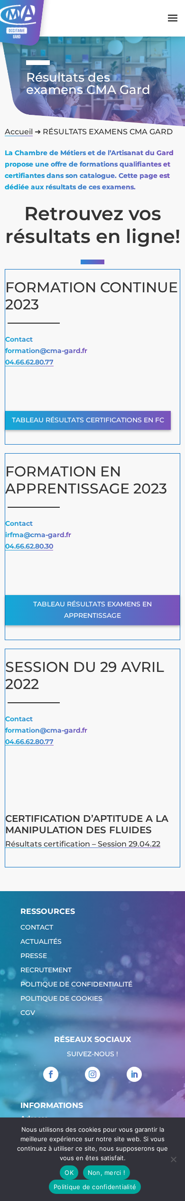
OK (69, 1172)
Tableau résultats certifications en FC (88, 420)
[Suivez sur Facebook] (50, 1074)
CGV (27, 1013)
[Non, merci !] (173, 1159)
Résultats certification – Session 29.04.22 (82, 843)
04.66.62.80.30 (29, 546)
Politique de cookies (61, 999)
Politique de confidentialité (76, 984)
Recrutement (46, 970)
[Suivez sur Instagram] (92, 1074)
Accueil (19, 131)
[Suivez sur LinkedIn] (134, 1074)
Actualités (41, 942)
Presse (33, 956)
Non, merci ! (106, 1172)
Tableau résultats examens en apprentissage (92, 610)
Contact (36, 927)
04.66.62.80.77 (29, 362)
